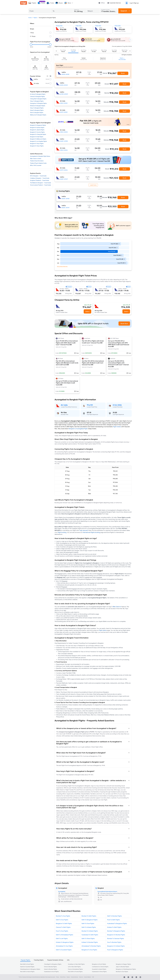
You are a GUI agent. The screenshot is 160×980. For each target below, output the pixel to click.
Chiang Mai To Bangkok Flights (38, 98)
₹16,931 (90, 405)
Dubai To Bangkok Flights (37, 110)
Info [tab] (68, 960)
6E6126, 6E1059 (65, 74)
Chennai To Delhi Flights (63, 927)
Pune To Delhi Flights (113, 919)
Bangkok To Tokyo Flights (37, 143)
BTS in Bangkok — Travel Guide (38, 175)
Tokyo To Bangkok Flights (37, 101)
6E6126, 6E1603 (64, 85)
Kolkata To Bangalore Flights (64, 942)
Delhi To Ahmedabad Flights (64, 934)
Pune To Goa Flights (62, 931)
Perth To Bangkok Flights (36, 112)
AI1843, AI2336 (64, 150)
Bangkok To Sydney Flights (37, 127)
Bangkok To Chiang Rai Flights (38, 134)
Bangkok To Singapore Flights (38, 125)
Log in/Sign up (134, 3)
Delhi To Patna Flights (88, 938)
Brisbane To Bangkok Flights (37, 105)
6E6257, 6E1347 (64, 179)
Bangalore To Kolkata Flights (116, 946)
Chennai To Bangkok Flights (37, 96)
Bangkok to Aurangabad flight (78, 428)
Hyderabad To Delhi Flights (90, 934)
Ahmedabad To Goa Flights (64, 946)
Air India (64, 405)
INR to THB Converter (35, 165)
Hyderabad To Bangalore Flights (117, 923)
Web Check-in (117, 606)
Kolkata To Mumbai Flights (90, 942)
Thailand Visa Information (37, 160)
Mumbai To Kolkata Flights (90, 931)
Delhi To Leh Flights (62, 938)
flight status (102, 630)
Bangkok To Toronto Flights (37, 132)
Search (124, 11)
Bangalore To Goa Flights (89, 949)
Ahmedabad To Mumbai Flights (91, 946)
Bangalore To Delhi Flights (64, 923)
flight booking (62, 532)
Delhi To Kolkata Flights (89, 927)
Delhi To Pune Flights (88, 923)
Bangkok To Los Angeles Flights (38, 141)
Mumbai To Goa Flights (63, 916)
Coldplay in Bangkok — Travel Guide (39, 178)
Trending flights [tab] (39, 960)
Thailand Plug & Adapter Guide (38, 163)
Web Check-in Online (35, 158)
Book (123, 73)
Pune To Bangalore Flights (115, 949)
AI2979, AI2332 (64, 112)
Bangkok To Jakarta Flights (37, 129)
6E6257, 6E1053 (64, 141)
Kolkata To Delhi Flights (114, 927)
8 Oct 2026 (117, 405)
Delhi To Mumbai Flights (114, 916)
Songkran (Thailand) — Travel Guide (39, 180)
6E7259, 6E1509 (64, 94)
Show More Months (62, 266)
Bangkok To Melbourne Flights (38, 139)
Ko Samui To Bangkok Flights (37, 94)
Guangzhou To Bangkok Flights (38, 103)
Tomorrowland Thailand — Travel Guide (40, 185)
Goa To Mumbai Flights (114, 942)
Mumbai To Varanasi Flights (115, 938)
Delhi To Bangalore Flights (90, 919)
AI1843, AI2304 (64, 132)
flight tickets (117, 426)
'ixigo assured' (83, 530)
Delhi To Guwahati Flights (64, 949)
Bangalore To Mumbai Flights (116, 934)
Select (87, 311)
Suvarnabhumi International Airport (107, 891)
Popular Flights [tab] (25, 960)
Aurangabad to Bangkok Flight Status (40, 156)
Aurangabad (61, 891)
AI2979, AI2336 (64, 170)
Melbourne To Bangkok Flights (38, 115)
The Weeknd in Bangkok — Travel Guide (40, 182)
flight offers (99, 747)
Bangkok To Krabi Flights (36, 136)
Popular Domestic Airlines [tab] (55, 960)
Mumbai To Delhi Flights (89, 916)
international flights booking (91, 532)
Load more (93, 185)
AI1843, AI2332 (64, 103)
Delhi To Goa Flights (62, 919)
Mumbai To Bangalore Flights (116, 931)
